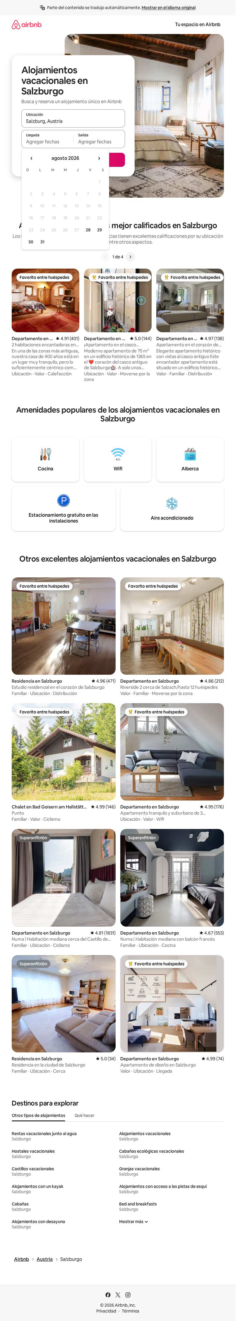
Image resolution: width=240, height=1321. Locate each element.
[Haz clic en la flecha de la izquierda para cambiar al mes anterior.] (31, 158)
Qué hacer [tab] (84, 1115)
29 (99, 230)
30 (30, 242)
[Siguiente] (130, 257)
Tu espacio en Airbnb (197, 24)
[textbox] (47, 141)
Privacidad (106, 1311)
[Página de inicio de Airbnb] (27, 24)
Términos (130, 1311)
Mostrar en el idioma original (169, 7)
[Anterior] (105, 257)
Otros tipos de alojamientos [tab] (38, 1115)
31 (42, 242)
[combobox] (73, 121)
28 (88, 230)
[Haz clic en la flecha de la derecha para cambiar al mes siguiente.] (99, 158)
